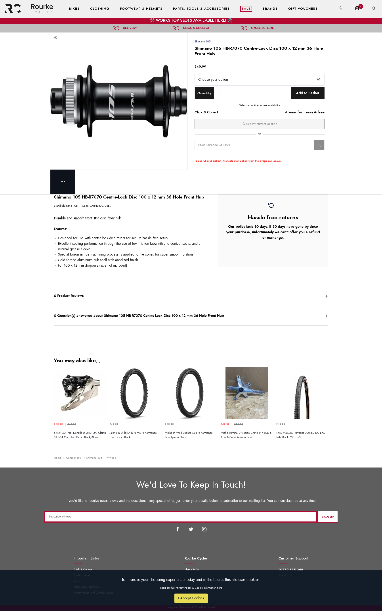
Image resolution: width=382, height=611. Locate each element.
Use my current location (261, 124)
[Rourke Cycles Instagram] (204, 529)
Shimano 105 (202, 41)
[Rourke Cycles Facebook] (178, 529)
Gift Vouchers (303, 8)
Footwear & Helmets (141, 8)
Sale (246, 8)
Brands (270, 8)
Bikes (74, 8)
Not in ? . (223, 154)
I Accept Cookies (191, 598)
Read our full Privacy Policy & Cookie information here (191, 587)
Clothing (99, 8)
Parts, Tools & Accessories (201, 8)
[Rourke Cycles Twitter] (191, 529)
